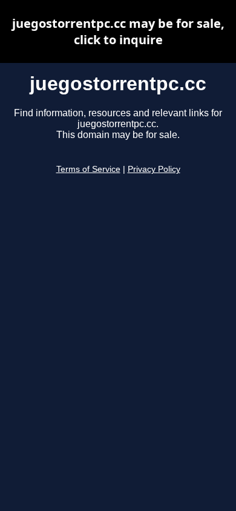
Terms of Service (88, 169)
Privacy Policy (154, 169)
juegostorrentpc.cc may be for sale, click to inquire (118, 31)
